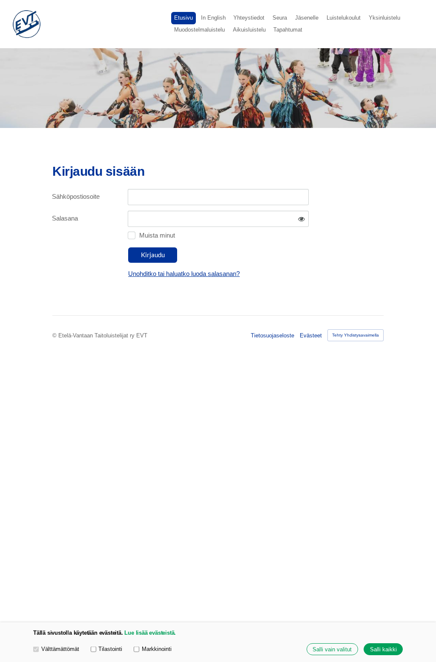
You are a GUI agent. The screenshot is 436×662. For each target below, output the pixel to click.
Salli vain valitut (332, 649)
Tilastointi (110, 649)
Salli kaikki (383, 649)
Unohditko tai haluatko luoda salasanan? (184, 273)
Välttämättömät (60, 649)
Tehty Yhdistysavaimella (355, 335)
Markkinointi (157, 649)
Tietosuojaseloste (272, 335)
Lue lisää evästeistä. (150, 633)
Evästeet (311, 335)
